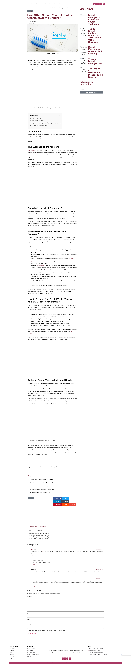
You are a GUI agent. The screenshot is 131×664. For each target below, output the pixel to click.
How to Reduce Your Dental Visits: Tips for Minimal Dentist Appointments (45, 123)
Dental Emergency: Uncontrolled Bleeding (95, 50)
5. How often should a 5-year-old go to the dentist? (41, 492)
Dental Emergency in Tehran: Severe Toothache (94, 19)
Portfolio (44, 3)
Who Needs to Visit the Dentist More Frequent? (40, 122)
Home (32, 3)
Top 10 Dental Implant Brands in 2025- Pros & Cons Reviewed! (95, 35)
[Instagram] (63, 658)
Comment (30, 596)
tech (32, 549)
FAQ (66, 3)
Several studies (31, 150)
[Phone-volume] (65, 658)
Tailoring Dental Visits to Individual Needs (38, 125)
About (55, 3)
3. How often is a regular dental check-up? (39, 486)
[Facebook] (67, 658)
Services (38, 3)
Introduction (32, 117)
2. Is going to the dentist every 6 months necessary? (41, 482)
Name (29, 614)
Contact (61, 3)
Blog (50, 3)
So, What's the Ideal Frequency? (37, 120)
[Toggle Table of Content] (59, 115)
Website (29, 624)
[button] (52, 479)
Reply (32, 555)
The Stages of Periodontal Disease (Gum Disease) (95, 72)
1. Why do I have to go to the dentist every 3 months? (41, 479)
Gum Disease (40, 265)
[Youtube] (70, 658)
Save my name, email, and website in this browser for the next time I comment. (47, 630)
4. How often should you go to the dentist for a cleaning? (42, 489)
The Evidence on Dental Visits (36, 118)
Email (29, 619)
